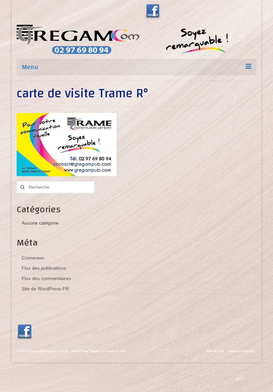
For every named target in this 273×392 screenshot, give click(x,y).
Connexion (33, 257)
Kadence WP (115, 351)
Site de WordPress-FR (45, 288)
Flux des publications (44, 268)
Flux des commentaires (46, 278)
